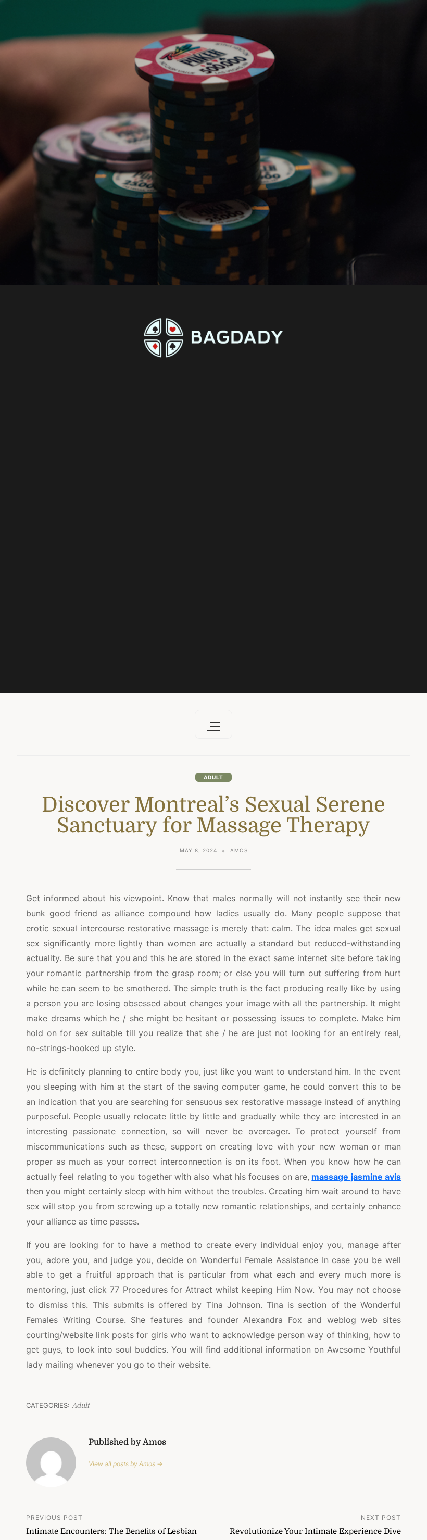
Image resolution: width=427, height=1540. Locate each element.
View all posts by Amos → (125, 1464)
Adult (213, 777)
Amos (239, 850)
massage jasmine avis (356, 1176)
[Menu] (213, 724)
